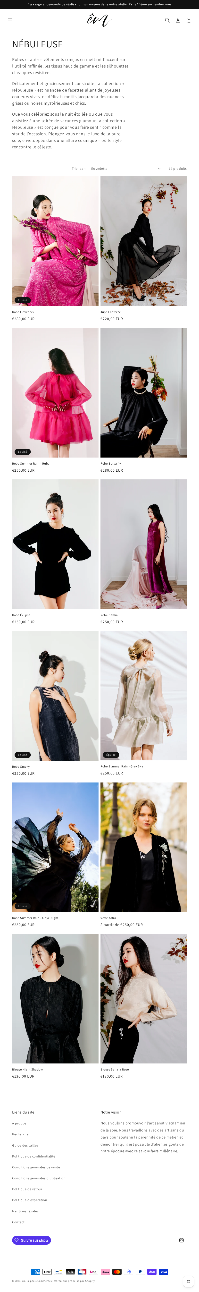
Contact (18, 1222)
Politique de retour (27, 1189)
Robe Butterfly (110, 464)
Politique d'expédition (29, 1200)
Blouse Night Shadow (27, 1069)
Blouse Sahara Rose (114, 1069)
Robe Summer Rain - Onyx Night (35, 918)
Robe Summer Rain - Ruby (31, 464)
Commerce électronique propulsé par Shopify (66, 1281)
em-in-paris (29, 1281)
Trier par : (79, 168)
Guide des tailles (25, 1145)
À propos (19, 1123)
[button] (10, 20)
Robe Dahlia (109, 615)
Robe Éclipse (21, 615)
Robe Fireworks (22, 312)
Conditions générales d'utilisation (39, 1178)
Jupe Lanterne (110, 312)
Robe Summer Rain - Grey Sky (121, 766)
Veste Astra (108, 918)
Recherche (20, 1134)
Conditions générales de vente (36, 1167)
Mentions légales (25, 1211)
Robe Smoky (21, 767)
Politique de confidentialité (33, 1156)
